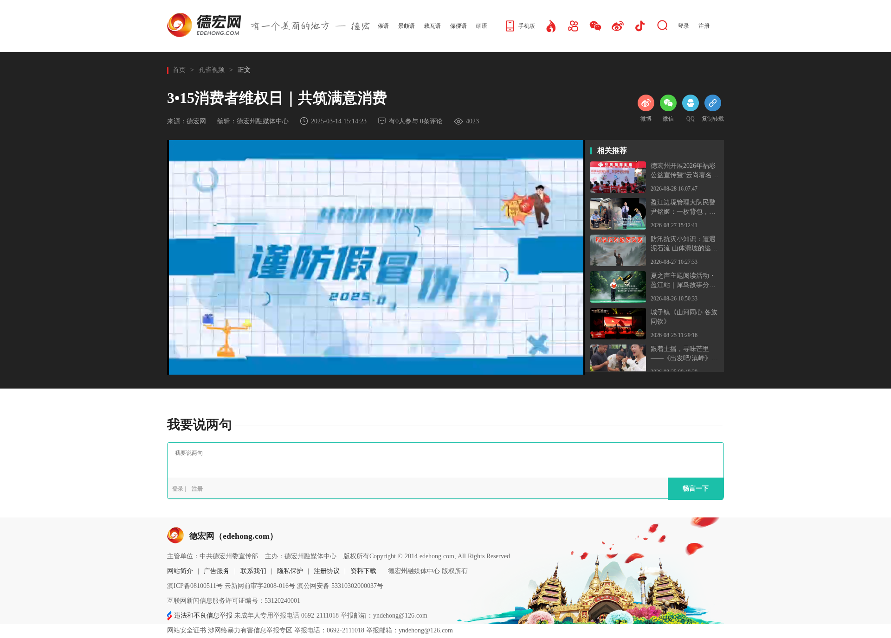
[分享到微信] (668, 98)
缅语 (481, 26)
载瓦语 (432, 26)
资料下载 (363, 571)
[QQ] (690, 98)
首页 (179, 69)
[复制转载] (713, 98)
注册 (704, 26)
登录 (683, 26)
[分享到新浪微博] (646, 98)
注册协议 (327, 571)
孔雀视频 (212, 69)
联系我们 (253, 571)
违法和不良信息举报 (203, 615)
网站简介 (180, 571)
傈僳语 (458, 26)
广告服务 (217, 571)
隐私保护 (290, 571)
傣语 (383, 26)
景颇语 (406, 26)
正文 (244, 69)
